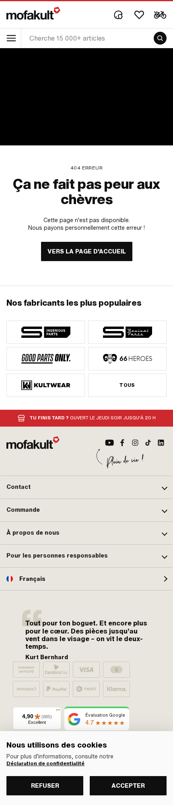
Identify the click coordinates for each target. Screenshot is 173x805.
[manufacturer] (45, 332)
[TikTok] (148, 442)
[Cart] (160, 15)
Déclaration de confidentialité (45, 763)
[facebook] (122, 442)
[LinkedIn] (161, 442)
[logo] (33, 13)
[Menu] (58, 712)
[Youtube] (109, 442)
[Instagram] (135, 442)
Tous (127, 385)
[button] (86, 487)
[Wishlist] (139, 15)
